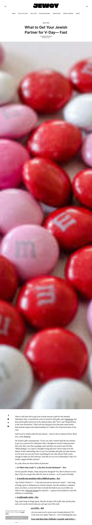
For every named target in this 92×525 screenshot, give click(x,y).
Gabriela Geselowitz (47, 36)
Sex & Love (46, 22)
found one (69, 419)
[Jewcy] (46, 6)
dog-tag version (32, 490)
